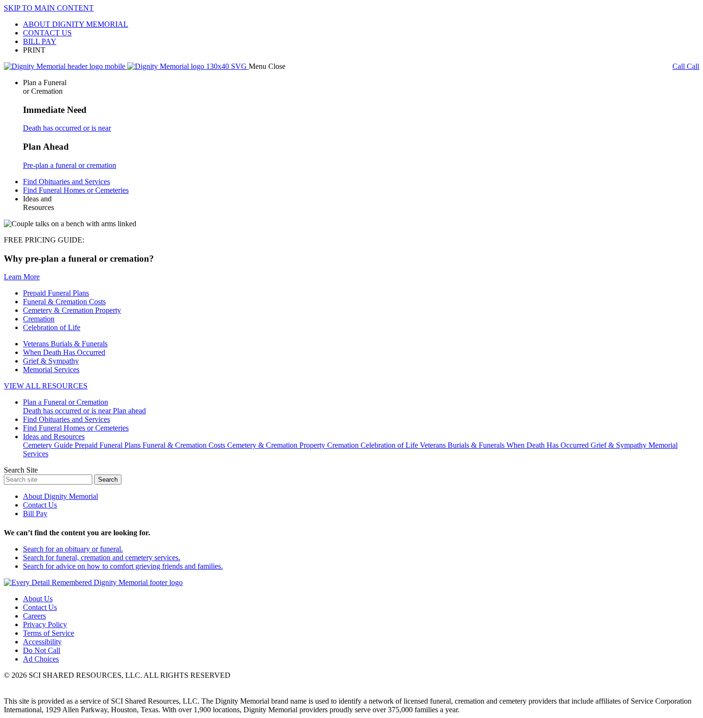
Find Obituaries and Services (66, 181)
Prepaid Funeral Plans (56, 293)
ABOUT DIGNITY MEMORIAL (75, 24)
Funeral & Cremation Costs (64, 302)
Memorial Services (51, 369)
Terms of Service (48, 633)
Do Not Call (41, 650)
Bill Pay (35, 513)
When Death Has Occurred (64, 352)
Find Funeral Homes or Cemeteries (76, 190)
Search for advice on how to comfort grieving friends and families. (123, 566)
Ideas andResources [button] (38, 203)
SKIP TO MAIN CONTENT (49, 8)
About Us (38, 599)
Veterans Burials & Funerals (65, 344)
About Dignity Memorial (60, 496)
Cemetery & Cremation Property (72, 310)
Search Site (21, 470)
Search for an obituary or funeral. (73, 549)
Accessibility (42, 642)
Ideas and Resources (54, 436)
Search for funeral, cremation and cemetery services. (101, 557)
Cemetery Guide (49, 445)
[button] (267, 66)
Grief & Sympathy (51, 361)
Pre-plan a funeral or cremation (69, 165)
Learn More (22, 277)
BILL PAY (39, 41)
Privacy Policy (45, 624)
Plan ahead (129, 411)
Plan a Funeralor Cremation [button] (44, 86)
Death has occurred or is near (67, 128)
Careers (34, 616)
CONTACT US (47, 33)
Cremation (39, 319)
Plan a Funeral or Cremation (65, 402)
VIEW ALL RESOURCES (46, 386)
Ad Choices (41, 659)
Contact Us (40, 505)
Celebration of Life (51, 327)
